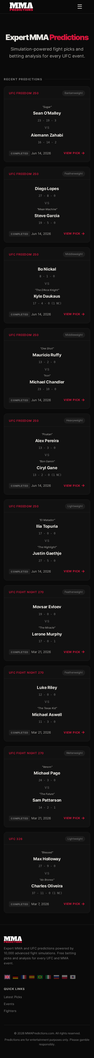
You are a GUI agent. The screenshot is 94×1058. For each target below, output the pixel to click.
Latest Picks (13, 997)
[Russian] (56, 977)
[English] (7, 977)
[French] (23, 977)
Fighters (10, 1011)
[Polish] (64, 977)
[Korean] (72, 977)
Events (9, 1004)
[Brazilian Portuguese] (40, 977)
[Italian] (48, 977)
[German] (15, 977)
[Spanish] (31, 977)
